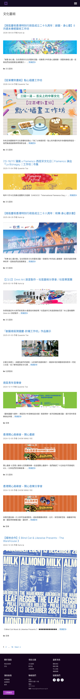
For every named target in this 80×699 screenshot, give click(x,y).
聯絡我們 (32, 675)
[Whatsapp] (62, 680)
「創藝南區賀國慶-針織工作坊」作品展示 (27, 331)
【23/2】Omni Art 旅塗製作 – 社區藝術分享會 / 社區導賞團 (37, 279)
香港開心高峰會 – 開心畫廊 (19, 434)
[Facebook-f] (54, 680)
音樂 (7, 423)
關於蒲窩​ (8, 660)
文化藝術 (9, 69)
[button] (75, 3)
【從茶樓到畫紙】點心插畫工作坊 (22, 80)
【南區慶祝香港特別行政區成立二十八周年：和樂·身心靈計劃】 (40, 213)
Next (18, 647)
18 (12, 647)
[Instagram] (58, 680)
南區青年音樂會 (12, 382)
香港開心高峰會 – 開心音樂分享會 (22, 486)
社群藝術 (9, 371)
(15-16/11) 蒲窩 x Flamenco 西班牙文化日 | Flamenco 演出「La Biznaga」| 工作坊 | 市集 (37, 163)
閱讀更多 (32, 62)
